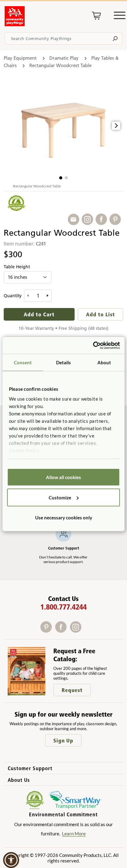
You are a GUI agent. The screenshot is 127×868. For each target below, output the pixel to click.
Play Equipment (20, 58)
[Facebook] (62, 630)
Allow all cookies (63, 477)
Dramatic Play (64, 58)
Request (72, 690)
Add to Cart (39, 314)
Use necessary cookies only (63, 517)
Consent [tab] (23, 362)
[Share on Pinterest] (116, 220)
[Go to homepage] (15, 24)
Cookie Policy (24, 450)
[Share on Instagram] (89, 220)
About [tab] (104, 362)
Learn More (74, 833)
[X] (85, 630)
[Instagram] (77, 630)
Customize (60, 497)
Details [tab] (63, 362)
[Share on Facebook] (102, 220)
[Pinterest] (47, 630)
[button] (60, 177)
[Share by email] (75, 220)
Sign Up (63, 740)
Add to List (100, 314)
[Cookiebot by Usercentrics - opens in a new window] (93, 345)
